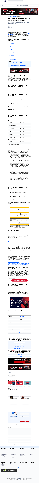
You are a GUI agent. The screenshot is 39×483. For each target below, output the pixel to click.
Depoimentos (12, 55)
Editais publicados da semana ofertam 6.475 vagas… (11, 387)
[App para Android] (31, 474)
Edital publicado (22, 316)
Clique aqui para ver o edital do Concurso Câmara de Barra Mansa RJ (17, 332)
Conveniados (2, 455)
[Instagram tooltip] (34, 474)
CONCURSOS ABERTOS (19, 346)
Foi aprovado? (14, 457)
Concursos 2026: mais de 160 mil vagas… (19, 387)
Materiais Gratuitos (12, 52)
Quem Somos (2, 449)
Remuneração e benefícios (14, 45)
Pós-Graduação (22, 454)
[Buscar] (8, 1)
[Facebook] (36, 474)
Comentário (10, 427)
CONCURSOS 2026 (19, 344)
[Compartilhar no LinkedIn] (28, 25)
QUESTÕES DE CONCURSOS (19, 348)
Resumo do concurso (13, 59)
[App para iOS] (30, 474)
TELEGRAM (19, 356)
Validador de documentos (4, 454)
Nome (9, 436)
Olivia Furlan (9, 389)
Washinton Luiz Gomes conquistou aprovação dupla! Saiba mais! (18, 263)
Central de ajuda (13, 449)
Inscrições (11, 46)
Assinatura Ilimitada (13, 56)
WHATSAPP (19, 354)
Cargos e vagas (12, 47)
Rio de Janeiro (15, 16)
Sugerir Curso (31, 454)
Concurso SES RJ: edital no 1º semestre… (27, 387)
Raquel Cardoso (18, 388)
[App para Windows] (27, 474)
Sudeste (11, 16)
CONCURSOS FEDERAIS (19, 342)
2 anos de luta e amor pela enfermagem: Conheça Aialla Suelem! (18, 264)
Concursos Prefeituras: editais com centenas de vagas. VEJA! (18, 65)
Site (8, 441)
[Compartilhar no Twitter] (27, 25)
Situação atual (12, 43)
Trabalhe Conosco (3, 457)
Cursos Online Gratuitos (23, 461)
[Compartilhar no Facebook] (26, 25)
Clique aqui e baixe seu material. (13, 241)
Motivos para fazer (12, 53)
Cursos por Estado (22, 457)
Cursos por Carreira (22, 456)
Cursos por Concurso (22, 455)
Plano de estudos (12, 58)
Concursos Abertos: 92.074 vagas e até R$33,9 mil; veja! (17, 62)
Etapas (11, 50)
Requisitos (11, 49)
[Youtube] (32, 474)
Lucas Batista (25, 388)
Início (9, 16)
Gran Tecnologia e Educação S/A (17, 478)
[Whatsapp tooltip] (35, 474)
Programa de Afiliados (3, 456)
